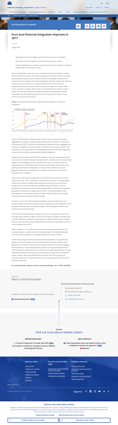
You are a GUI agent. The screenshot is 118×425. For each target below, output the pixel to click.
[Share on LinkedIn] (98, 26)
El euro (60, 12)
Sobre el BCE (89, 7)
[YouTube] (99, 391)
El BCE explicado (30, 372)
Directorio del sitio (13, 384)
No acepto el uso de (85, 420)
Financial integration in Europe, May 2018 (32, 343)
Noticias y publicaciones (80, 12)
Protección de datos (78, 366)
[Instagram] (95, 391)
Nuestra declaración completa (45, 415)
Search (102, 3)
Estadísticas (52, 12)
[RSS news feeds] (108, 391)
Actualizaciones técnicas (56, 373)
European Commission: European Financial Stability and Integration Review (35, 347)
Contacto (28, 377)
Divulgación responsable (56, 376)
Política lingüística (77, 379)
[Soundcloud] (104, 391)
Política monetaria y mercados (17, 12)
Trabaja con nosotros (32, 369)
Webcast (86, 348)
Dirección (28, 380)
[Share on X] (87, 26)
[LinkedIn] (90, 391)
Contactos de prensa (22, 299)
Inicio (9, 15)
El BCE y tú (98, 7)
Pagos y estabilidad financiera (37, 12)
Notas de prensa (33, 15)
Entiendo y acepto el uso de (33, 420)
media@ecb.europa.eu (76, 299)
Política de (77, 373)
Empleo (107, 7)
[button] (104, 3)
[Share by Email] (104, 26)
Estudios (68, 12)
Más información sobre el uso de (71, 415)
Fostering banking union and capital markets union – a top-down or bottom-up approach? (86, 344)
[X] (86, 391)
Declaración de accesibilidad (81, 376)
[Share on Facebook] (92, 26)
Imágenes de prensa (32, 375)
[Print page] (78, 26)
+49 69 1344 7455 (74, 295)
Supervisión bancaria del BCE (98, 12)
